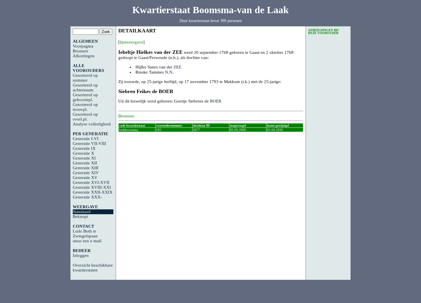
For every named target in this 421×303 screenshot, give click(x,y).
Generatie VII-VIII (89, 143)
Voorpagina (83, 46)
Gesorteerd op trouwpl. (85, 107)
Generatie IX (84, 148)
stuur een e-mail (87, 241)
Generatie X (83, 153)
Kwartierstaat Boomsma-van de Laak (210, 10)
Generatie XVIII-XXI (92, 187)
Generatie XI (84, 158)
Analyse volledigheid (92, 124)
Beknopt (80, 216)
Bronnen (80, 51)
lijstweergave (131, 42)
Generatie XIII (86, 168)
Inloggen (81, 255)
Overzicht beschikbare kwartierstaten (93, 267)
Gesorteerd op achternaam (85, 87)
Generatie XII (85, 163)
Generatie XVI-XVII (91, 182)
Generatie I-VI (86, 138)
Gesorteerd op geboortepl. (85, 97)
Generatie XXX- (87, 197)
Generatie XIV (86, 172)
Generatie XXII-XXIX (93, 192)
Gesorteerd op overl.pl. (85, 116)
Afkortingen (84, 56)
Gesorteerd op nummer (85, 77)
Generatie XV (85, 177)
